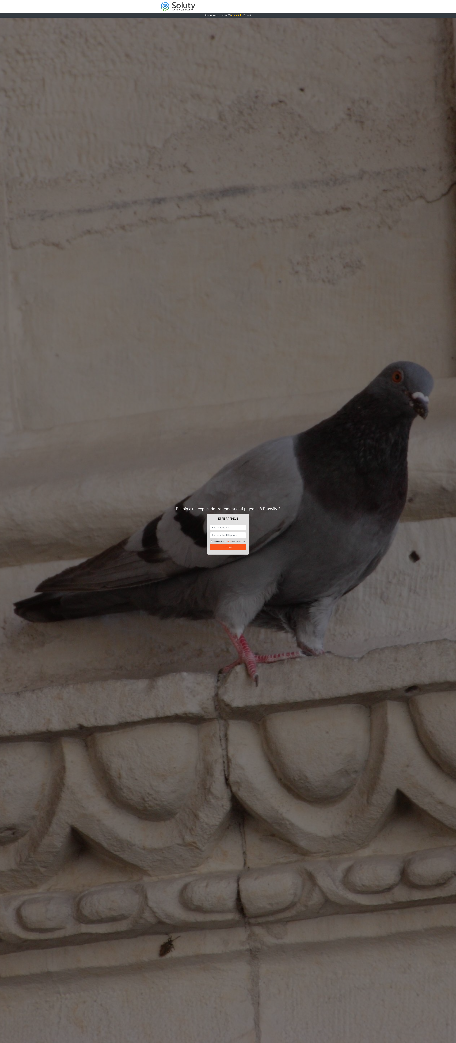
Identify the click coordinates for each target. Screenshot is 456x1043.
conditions (228, 541)
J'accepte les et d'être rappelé (229, 541)
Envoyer (228, 547)
